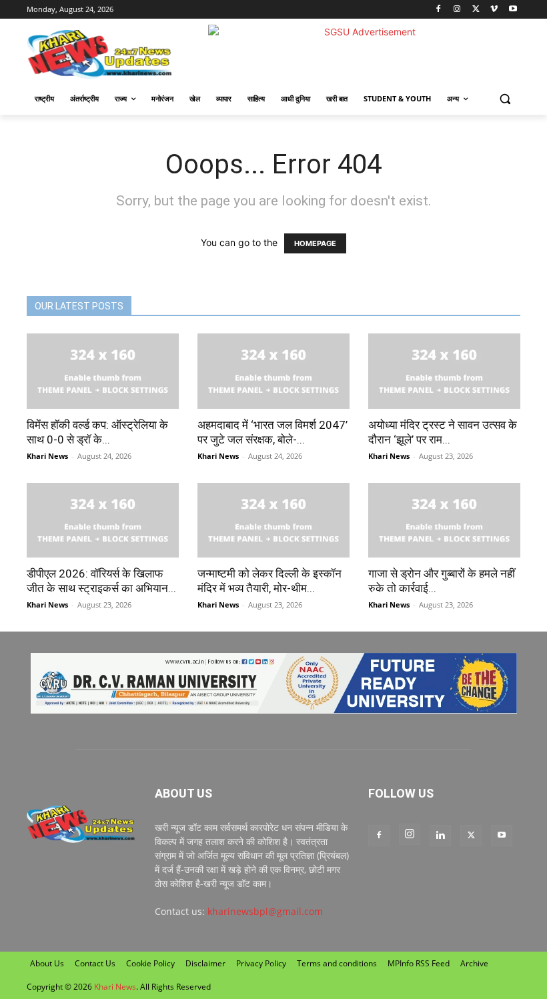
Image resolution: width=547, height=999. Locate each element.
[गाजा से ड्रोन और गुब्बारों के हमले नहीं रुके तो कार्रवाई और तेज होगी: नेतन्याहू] (444, 520)
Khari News (47, 456)
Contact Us (95, 963)
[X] (476, 9)
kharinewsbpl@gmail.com (265, 911)
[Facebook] (438, 9)
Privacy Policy (261, 963)
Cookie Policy (150, 963)
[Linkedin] (440, 835)
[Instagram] (457, 9)
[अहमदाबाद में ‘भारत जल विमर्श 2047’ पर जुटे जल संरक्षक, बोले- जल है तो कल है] (273, 371)
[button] (504, 99)
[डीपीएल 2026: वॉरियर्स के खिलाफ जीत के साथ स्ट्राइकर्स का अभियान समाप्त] (103, 520)
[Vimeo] (494, 9)
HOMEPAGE (315, 243)
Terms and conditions (337, 963)
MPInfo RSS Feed (419, 963)
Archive (474, 963)
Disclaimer (205, 963)
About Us (47, 963)
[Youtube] (512, 9)
